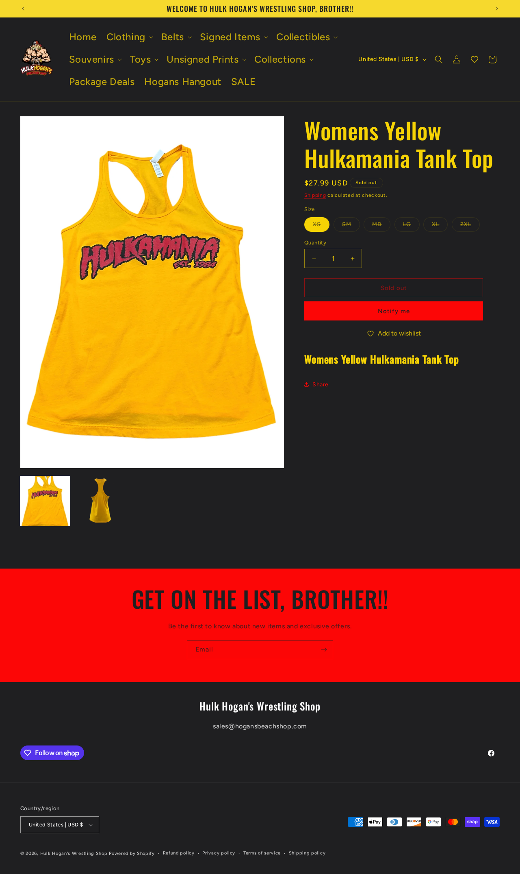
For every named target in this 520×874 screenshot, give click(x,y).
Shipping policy (307, 853)
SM (351, 226)
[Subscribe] (324, 649)
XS (321, 226)
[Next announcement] (497, 8)
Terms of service (262, 853)
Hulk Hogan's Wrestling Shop (74, 853)
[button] (129, 37)
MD (381, 226)
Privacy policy (218, 853)
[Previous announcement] (23, 8)
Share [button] (320, 384)
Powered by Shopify (132, 853)
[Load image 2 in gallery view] (99, 501)
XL (440, 226)
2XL (470, 226)
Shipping (315, 195)
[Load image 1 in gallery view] (45, 501)
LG (411, 226)
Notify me (394, 311)
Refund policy (179, 853)
